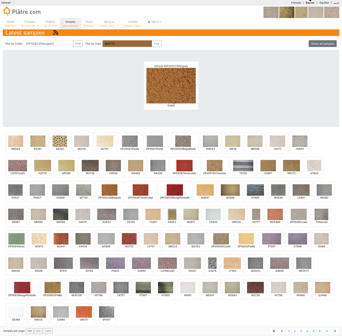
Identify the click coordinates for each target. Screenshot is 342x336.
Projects (50, 23)
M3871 (191, 221)
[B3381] (37, 140)
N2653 (107, 221)
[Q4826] (279, 262)
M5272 (291, 173)
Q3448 (322, 295)
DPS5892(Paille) (52, 295)
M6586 (38, 221)
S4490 (142, 270)
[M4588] (60, 214)
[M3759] (129, 238)
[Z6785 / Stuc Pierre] (130, 214)
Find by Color (93, 43)
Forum (89, 23)
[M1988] (106, 238)
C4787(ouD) (18, 173)
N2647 (205, 197)
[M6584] (15, 140)
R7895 (255, 197)
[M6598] (255, 140)
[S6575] (84, 311)
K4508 (113, 173)
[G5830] (213, 214)
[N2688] (60, 189)
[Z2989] (61, 311)
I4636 (232, 148)
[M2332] (331, 12)
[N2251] (192, 262)
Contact (133, 23)
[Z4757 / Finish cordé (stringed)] (121, 287)
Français (296, 2)
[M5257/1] (303, 262)
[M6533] (172, 238)
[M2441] (61, 238)
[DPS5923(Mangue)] (109, 189)
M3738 (90, 173)
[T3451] (153, 214)
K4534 (83, 246)
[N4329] (157, 165)
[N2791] (104, 140)
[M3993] (232, 287)
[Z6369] (16, 311)
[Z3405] (315, 12)
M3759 (129, 246)
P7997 (272, 246)
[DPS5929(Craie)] (221, 238)
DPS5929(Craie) (220, 246)
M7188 (99, 295)
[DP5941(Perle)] (155, 140)
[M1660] (300, 287)
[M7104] (83, 189)
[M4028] (15, 262)
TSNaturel (321, 221)
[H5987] (16, 214)
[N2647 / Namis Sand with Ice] (205, 189)
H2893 (300, 148)
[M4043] (210, 140)
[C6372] (277, 140)
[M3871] (191, 214)
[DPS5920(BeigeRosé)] (183, 140)
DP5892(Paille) (246, 246)
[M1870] (39, 238)
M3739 (255, 295)
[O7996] (297, 238)
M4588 (60, 221)
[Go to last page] (335, 331)
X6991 (188, 295)
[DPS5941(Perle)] (130, 140)
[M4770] (286, 12)
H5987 (16, 221)
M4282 (324, 197)
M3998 (230, 197)
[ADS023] (255, 262)
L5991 (301, 197)
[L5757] (151, 238)
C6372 (277, 148)
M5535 (236, 221)
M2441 (61, 246)
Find (77, 43)
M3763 (196, 246)
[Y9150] (243, 165)
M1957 (107, 319)
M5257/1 (304, 270)
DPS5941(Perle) (129, 148)
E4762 (89, 270)
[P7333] (301, 12)
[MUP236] (76, 287)
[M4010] (38, 311)
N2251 (192, 270)
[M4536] (278, 189)
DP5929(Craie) (298, 221)
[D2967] (268, 165)
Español (324, 2)
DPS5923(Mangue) (109, 197)
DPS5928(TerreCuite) (140, 197)
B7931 (63, 270)
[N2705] (42, 165)
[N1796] (278, 287)
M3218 (82, 148)
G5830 (213, 221)
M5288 (66, 173)
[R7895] (255, 189)
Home (10, 23)
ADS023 (255, 270)
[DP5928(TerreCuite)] (184, 165)
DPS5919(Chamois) (214, 173)
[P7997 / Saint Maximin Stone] (271, 238)
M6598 (255, 148)
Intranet (6, 2)
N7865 (166, 295)
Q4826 (280, 270)
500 (38, 330)
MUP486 (275, 221)
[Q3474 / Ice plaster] (212, 262)
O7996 (298, 246)
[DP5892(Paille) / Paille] (246, 238)
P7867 (143, 295)
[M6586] (38, 214)
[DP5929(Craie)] (299, 214)
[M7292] (271, 12)
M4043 (210, 148)
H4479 (83, 221)
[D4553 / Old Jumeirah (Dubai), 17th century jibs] (172, 214)
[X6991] (187, 287)
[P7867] (143, 287)
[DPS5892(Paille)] (53, 287)
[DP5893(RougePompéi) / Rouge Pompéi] (22, 287)
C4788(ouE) (167, 270)
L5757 (151, 246)
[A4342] (60, 140)
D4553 (172, 221)
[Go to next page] (327, 331)
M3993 (232, 295)
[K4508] (113, 165)
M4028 (16, 270)
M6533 (173, 246)
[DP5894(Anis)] (16, 238)
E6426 (39, 270)
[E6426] (38, 262)
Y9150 (243, 173)
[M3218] (81, 140)
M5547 (210, 295)
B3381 (38, 148)
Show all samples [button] (322, 43)
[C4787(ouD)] (17, 165)
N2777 (256, 221)
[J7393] (232, 262)
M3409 (135, 173)
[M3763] (195, 238)
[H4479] (82, 214)
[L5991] (301, 189)
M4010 (38, 319)
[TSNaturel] (321, 214)
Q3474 (212, 270)
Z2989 (61, 319)
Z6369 (16, 319)
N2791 (105, 148)
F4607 (37, 197)
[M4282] (324, 189)
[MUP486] (275, 214)
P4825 (115, 270)
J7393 (232, 270)
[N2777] (256, 214)
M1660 (301, 295)
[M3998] (230, 189)
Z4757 (121, 295)
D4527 (15, 197)
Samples (70, 23)
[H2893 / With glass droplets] (299, 140)
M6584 (15, 148)
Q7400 (314, 173)
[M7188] (98, 287)
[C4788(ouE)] (167, 262)
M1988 (106, 246)
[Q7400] (314, 165)
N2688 (60, 197)
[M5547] (210, 287)
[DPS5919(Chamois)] (214, 165)
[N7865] (165, 287)
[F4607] (37, 189)
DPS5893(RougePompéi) (175, 197)
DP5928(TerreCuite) (184, 173)
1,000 (48, 330)
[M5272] (291, 165)
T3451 (153, 221)
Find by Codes (13, 43)
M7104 (84, 197)
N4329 (158, 173)
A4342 (60, 148)
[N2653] (106, 214)
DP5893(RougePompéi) (22, 295)
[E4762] (89, 262)
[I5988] (321, 238)
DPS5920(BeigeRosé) (183, 148)
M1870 (39, 246)
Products (28, 23)
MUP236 (77, 295)
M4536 (278, 197)
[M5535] (236, 214)
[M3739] (255, 287)
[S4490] (141, 262)
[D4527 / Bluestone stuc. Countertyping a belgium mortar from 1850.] (15, 189)
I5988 (321, 246)
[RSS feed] (55, 32)
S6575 (84, 319)
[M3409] (135, 165)
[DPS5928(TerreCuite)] (140, 189)
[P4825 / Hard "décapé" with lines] (115, 262)
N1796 (279, 295)
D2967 (268, 173)
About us (108, 23)
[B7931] (63, 262)
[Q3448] (322, 287)
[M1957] (106, 311)
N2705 (43, 173)
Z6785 (131, 221)
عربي (336, 2)
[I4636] (232, 140)
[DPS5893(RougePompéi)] (175, 189)
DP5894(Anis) (16, 246)
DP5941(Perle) (154, 148)
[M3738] (90, 165)
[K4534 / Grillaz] (83, 238)
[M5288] (66, 165)
